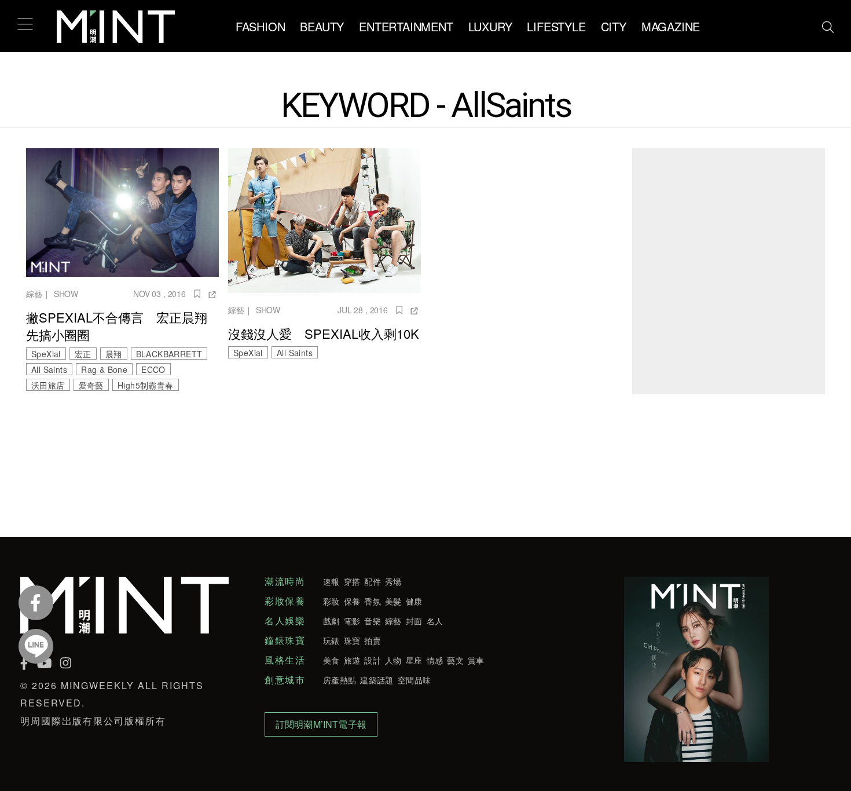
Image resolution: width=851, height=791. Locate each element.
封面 (414, 621)
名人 (435, 621)
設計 (372, 660)
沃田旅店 (48, 385)
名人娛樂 (285, 620)
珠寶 (352, 640)
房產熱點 (339, 680)
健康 (414, 601)
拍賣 (372, 640)
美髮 (393, 601)
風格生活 (285, 660)
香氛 (372, 601)
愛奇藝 (91, 385)
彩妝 (331, 601)
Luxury (490, 26)
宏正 (83, 354)
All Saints (49, 369)
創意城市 (285, 679)
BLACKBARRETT (169, 354)
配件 (372, 581)
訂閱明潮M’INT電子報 (321, 724)
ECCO (153, 369)
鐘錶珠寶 (285, 640)
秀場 (393, 581)
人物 (393, 660)
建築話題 (376, 680)
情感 (435, 660)
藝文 (455, 660)
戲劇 (331, 621)
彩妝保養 (285, 601)
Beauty (322, 26)
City (613, 26)
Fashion (260, 26)
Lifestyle (556, 26)
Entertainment (406, 26)
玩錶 (331, 640)
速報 (331, 581)
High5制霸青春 (146, 385)
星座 (414, 660)
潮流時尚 (285, 581)
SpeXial (46, 354)
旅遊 (352, 660)
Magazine (670, 26)
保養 (352, 601)
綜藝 (34, 293)
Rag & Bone (104, 369)
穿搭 (352, 581)
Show (66, 293)
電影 (352, 621)
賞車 (476, 660)
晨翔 (113, 354)
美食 (331, 660)
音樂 (372, 621)
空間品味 (414, 680)
